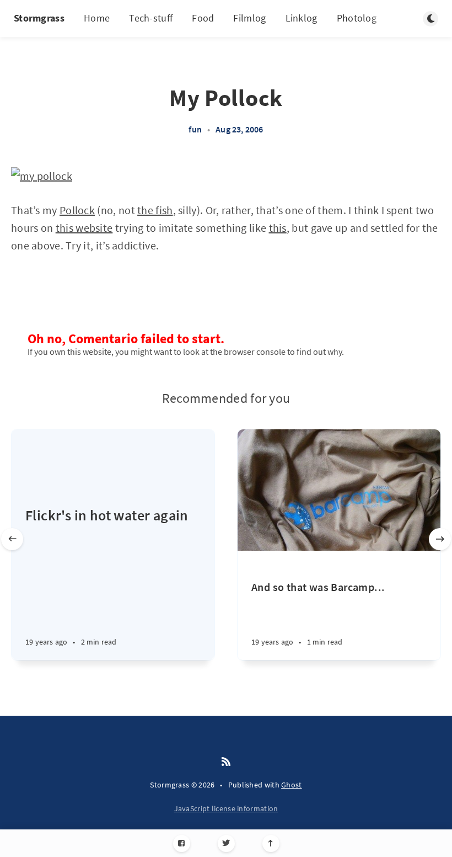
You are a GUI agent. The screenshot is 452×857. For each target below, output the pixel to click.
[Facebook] (181, 843)
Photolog (356, 18)
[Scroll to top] (270, 843)
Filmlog (249, 18)
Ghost (291, 785)
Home (97, 18)
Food (203, 18)
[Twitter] (226, 843)
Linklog (302, 18)
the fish (155, 210)
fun (195, 129)
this (278, 228)
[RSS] (226, 762)
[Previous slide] (12, 539)
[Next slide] (440, 539)
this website (84, 228)
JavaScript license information (226, 808)
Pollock (77, 210)
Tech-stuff (151, 18)
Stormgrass (39, 18)
